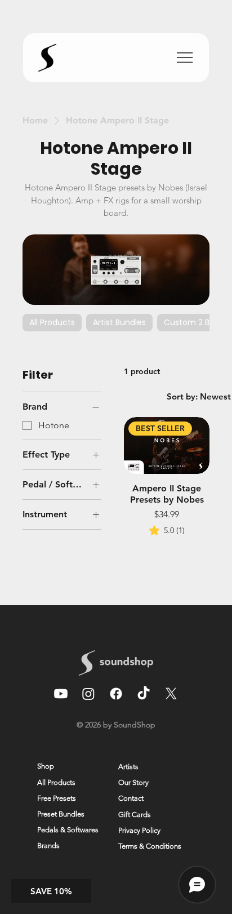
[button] (51, 891)
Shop (45, 766)
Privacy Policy (139, 830)
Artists (128, 766)
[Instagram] (88, 694)
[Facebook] (116, 694)
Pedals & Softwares (68, 830)
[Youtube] (61, 694)
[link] (167, 530)
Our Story (133, 782)
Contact (131, 798)
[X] (171, 694)
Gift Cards (134, 814)
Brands (48, 845)
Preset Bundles (60, 814)
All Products (56, 782)
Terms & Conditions (149, 846)
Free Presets (56, 798)
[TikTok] (143, 694)
